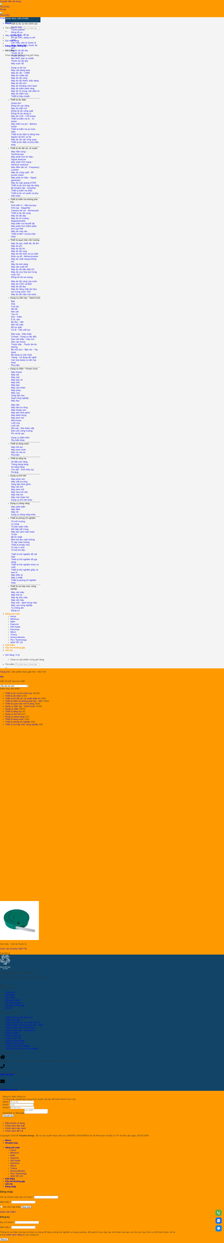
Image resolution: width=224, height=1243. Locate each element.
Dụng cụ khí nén (18, 475)
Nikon (13, 632)
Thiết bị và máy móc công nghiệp (21, 724)
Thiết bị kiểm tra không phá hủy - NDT (24, 701)
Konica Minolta (17, 637)
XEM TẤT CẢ (16, 642)
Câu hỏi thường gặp (15, 647)
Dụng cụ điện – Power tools (24, 368)
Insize (13, 616)
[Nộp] (6, 31)
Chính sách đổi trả (14, 1131)
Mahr (12, 621)
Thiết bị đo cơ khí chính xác (24, 23)
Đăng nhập (26, 1207)
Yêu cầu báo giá (13, 1002)
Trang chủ (5, 671)
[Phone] (219, 1213)
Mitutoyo (14, 619)
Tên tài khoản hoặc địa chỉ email (16, 1197)
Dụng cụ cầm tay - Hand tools (20, 706)
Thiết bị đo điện (18, 99)
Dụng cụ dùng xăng (20, 503)
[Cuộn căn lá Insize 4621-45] (39, 939)
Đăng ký (4, 1240)
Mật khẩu (5, 1202)
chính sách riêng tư (15, 1234)
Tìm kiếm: (10, 28)
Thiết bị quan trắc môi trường (24, 240)
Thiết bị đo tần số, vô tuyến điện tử (22, 698)
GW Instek (15, 626)
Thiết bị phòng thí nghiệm (23, 518)
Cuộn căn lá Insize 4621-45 (13, 948)
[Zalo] (219, 1221)
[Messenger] (219, 1228)
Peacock (14, 624)
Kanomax (14, 629)
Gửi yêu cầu (8, 1116)
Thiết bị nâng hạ (18, 458)
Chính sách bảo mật (15, 1125)
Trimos (13, 634)
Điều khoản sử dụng (15, 1123)
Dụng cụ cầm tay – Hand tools (25, 297)
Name (6, 1101)
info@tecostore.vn (8, 1090)
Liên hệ (9, 650)
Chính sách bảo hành (15, 1128)
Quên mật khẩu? (8, 1212)
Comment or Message (13, 1113)
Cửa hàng (10, 997)
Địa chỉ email (7, 1222)
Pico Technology (18, 639)
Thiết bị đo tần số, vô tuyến (23, 148)
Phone (6, 1107)
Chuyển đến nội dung (10, 1)
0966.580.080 (7, 1074)
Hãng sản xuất (12, 613)
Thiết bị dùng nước (19, 443)
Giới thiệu (10, 645)
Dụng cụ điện (11, 708)
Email (6, 1104)
